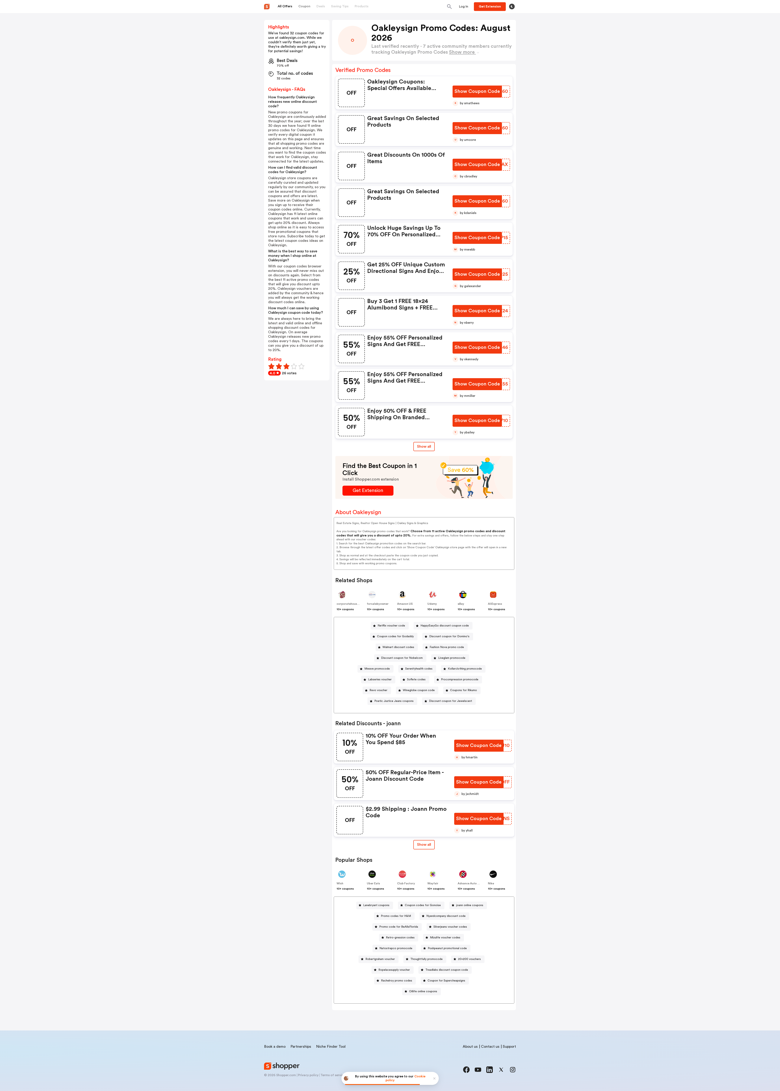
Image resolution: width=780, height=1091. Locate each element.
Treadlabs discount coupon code (446, 969)
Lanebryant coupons (376, 905)
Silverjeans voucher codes (450, 926)
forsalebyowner (378, 603)
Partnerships (300, 1046)
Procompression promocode (459, 679)
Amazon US (405, 603)
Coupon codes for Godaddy (395, 636)
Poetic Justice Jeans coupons (394, 701)
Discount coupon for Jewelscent (450, 701)
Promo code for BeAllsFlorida (398, 926)
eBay (461, 603)
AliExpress (495, 603)
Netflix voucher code (391, 625)
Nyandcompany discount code (446, 916)
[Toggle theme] (512, 6)
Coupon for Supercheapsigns (446, 980)
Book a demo (275, 1046)
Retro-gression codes (400, 937)
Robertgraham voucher (380, 959)
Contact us (490, 1046)
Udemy (432, 603)
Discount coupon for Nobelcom (402, 658)
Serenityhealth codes (418, 668)
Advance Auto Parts (471, 883)
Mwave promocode (377, 668)
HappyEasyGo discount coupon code (444, 625)
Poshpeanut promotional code (447, 948)
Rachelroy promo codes (396, 980)
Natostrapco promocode (395, 948)
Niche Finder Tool (331, 1046)
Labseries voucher (380, 679)
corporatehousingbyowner (355, 603)
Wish (340, 883)
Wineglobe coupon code (419, 690)
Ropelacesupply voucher (394, 969)
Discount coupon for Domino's (449, 636)
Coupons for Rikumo (463, 690)
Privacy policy (308, 1075)
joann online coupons (469, 905)
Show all (424, 446)
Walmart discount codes (398, 647)
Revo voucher (378, 690)
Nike (491, 883)
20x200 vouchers (469, 959)
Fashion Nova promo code (447, 647)
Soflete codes (416, 679)
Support (509, 1046)
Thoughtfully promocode (426, 959)
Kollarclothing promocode (465, 668)
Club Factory (406, 883)
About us (470, 1046)
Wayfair (432, 883)
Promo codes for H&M (396, 916)
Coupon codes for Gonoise (423, 905)
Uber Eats (373, 883)
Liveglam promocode (451, 658)
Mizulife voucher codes (445, 937)
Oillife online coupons (423, 991)
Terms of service (333, 1075)
